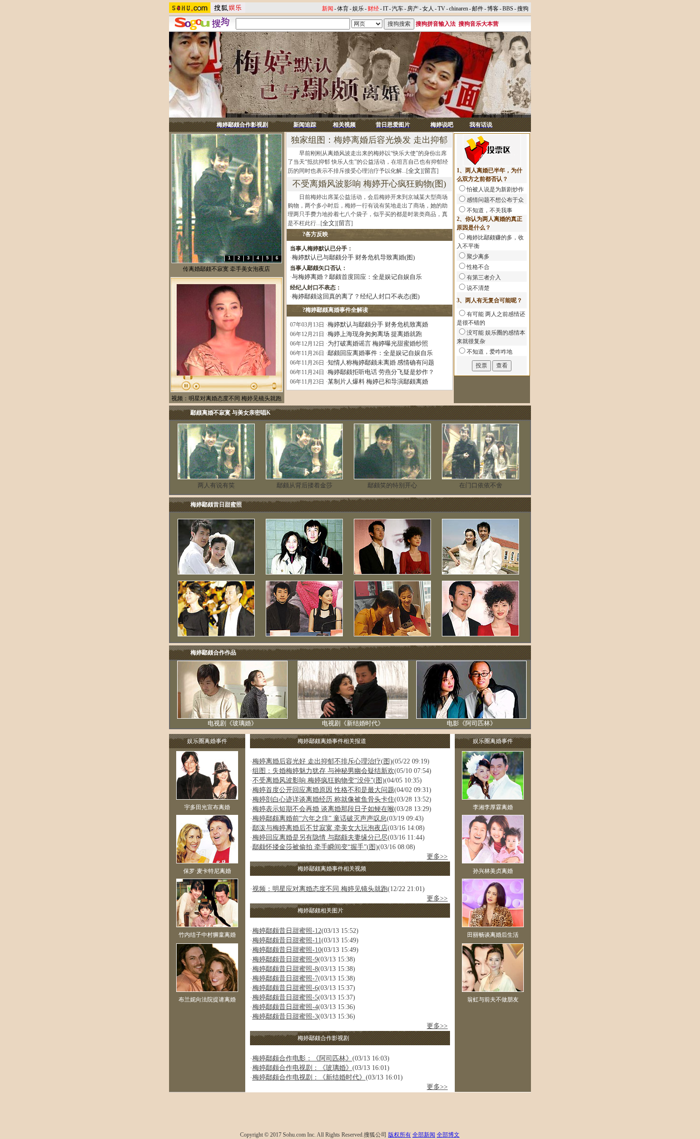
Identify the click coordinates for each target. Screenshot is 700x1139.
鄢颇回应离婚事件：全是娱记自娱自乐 (380, 353)
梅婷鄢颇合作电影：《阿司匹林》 (302, 1058)
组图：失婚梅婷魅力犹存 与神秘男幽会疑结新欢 (323, 770)
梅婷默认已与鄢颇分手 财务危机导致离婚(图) (353, 257)
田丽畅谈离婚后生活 (493, 934)
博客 (493, 8)
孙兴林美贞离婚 (493, 871)
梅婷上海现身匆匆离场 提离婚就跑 (375, 333)
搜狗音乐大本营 (479, 23)
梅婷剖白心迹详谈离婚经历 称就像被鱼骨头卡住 (323, 799)
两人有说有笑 (216, 485)
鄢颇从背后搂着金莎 (304, 485)
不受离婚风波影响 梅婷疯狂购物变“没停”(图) (318, 780)
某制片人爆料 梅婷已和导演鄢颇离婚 (378, 381)
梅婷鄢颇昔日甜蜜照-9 (285, 959)
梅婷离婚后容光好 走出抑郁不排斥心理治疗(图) (322, 761)
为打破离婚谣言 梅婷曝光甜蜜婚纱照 (378, 343)
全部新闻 (423, 1134)
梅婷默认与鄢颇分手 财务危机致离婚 (378, 324)
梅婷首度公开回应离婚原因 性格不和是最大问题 (323, 789)
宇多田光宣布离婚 (207, 807)
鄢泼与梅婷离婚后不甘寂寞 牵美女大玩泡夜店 (320, 828)
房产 (413, 8)
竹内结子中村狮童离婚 (207, 934)
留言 (430, 170)
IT (385, 8)
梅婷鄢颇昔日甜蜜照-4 (285, 1006)
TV (441, 8)
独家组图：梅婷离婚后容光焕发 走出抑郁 (369, 140)
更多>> (437, 856)
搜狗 (523, 8)
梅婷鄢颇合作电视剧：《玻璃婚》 (302, 1067)
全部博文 (448, 1134)
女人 (428, 8)
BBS (507, 8)
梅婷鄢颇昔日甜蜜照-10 (286, 949)
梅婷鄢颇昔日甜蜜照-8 (285, 968)
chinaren (458, 8)
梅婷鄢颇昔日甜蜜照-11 (286, 940)
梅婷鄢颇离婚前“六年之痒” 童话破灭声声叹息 (319, 818)
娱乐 (358, 8)
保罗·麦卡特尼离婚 (207, 871)
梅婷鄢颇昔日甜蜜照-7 (285, 978)
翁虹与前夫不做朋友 (493, 999)
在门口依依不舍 (480, 485)
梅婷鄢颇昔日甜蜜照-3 (285, 1016)
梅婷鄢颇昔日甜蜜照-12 (286, 930)
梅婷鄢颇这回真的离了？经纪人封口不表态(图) (356, 296)
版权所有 (399, 1134)
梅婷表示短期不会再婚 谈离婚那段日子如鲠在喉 (323, 808)
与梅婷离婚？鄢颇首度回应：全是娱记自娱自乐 (357, 276)
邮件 (477, 8)
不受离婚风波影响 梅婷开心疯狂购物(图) (369, 183)
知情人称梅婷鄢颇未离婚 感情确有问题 (381, 362)
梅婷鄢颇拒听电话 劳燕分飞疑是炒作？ (381, 372)
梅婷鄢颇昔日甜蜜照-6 (285, 987)
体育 (343, 8)
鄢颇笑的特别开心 (392, 485)
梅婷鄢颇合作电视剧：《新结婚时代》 (309, 1077)
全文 (414, 170)
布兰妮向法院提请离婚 (207, 999)
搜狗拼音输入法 (436, 23)
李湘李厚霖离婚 (493, 807)
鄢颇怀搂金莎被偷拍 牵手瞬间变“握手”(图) (315, 847)
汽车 (397, 8)
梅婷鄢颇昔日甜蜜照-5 (285, 997)
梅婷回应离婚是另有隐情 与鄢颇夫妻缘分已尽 (320, 837)
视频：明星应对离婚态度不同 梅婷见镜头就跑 (320, 888)
